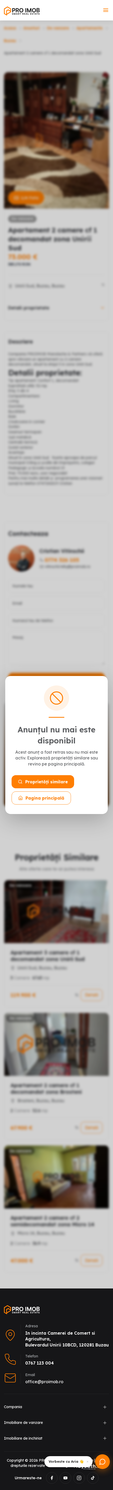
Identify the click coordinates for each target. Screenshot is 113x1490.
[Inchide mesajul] (87, 1462)
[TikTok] (93, 1478)
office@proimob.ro (44, 1381)
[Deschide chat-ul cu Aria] (102, 1461)
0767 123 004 (39, 1363)
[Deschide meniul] (105, 10)
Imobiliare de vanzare (23, 1422)
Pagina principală (44, 798)
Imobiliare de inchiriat (23, 1438)
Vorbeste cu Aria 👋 (66, 1461)
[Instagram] (79, 1478)
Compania (13, 1406)
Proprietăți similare (46, 781)
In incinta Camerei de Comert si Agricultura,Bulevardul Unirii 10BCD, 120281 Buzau (67, 1339)
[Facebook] (52, 1478)
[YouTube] (65, 1478)
